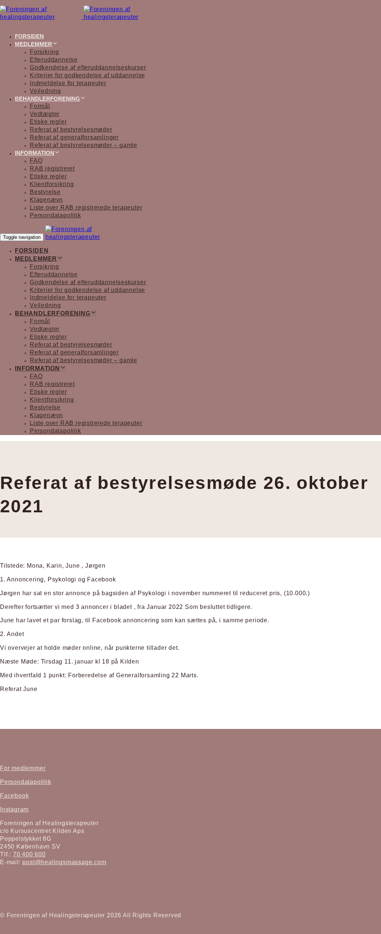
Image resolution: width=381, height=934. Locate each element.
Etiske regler (48, 122)
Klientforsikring (52, 184)
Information (34, 153)
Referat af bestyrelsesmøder (71, 129)
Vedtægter (45, 114)
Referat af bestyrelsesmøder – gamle (83, 145)
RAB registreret (52, 168)
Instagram (14, 809)
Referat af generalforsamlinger (74, 137)
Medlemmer (33, 44)
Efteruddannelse (54, 59)
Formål (40, 106)
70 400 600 (29, 854)
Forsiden (29, 36)
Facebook (14, 795)
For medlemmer (22, 768)
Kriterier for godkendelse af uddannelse (87, 75)
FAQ (36, 161)
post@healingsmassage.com (64, 862)
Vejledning (45, 91)
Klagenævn (46, 200)
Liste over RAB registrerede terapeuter (86, 207)
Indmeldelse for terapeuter (68, 83)
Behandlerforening (47, 98)
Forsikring (44, 52)
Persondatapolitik (55, 215)
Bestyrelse (45, 192)
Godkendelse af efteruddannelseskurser (88, 67)
